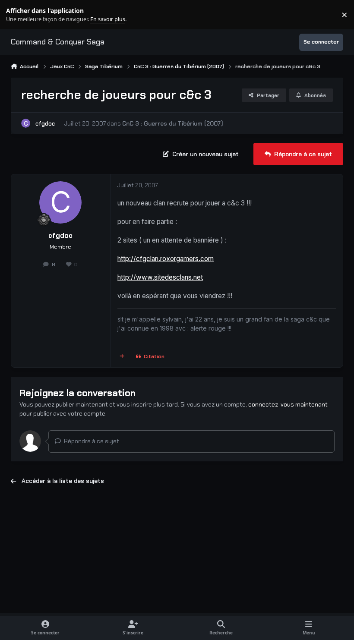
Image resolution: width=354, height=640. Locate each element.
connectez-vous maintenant (288, 404)
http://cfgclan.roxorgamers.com (165, 259)
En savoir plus (20, 15)
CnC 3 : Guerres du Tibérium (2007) (172, 123)
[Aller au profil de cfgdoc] (25, 123)
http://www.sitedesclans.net (160, 277)
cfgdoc (45, 123)
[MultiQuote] (122, 357)
